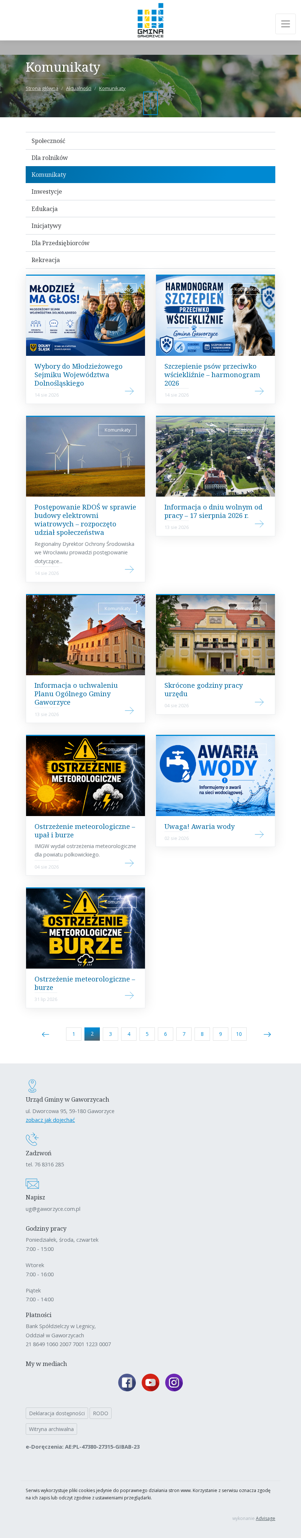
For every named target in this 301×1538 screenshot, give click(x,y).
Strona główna (42, 88)
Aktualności (78, 88)
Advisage (265, 1518)
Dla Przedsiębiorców (61, 243)
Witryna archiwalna (51, 1429)
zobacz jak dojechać (50, 1119)
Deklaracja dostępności (57, 1413)
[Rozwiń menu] (285, 24)
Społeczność (48, 141)
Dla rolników (50, 158)
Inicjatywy (46, 226)
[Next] (267, 1033)
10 (239, 1033)
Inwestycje (47, 191)
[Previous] (45, 1033)
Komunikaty (112, 88)
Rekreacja (46, 260)
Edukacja (45, 209)
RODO (100, 1413)
